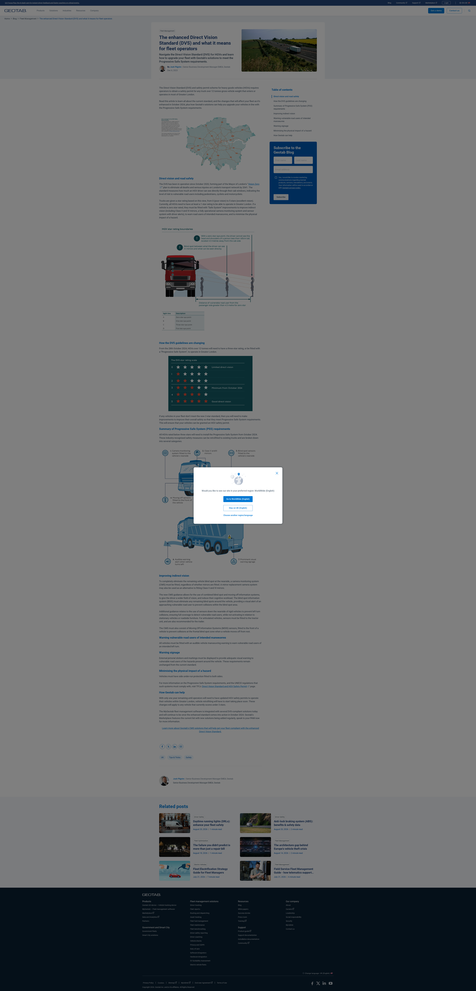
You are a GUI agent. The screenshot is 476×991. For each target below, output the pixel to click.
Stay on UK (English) (238, 508)
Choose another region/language (238, 515)
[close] (276, 473)
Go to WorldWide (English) (238, 499)
